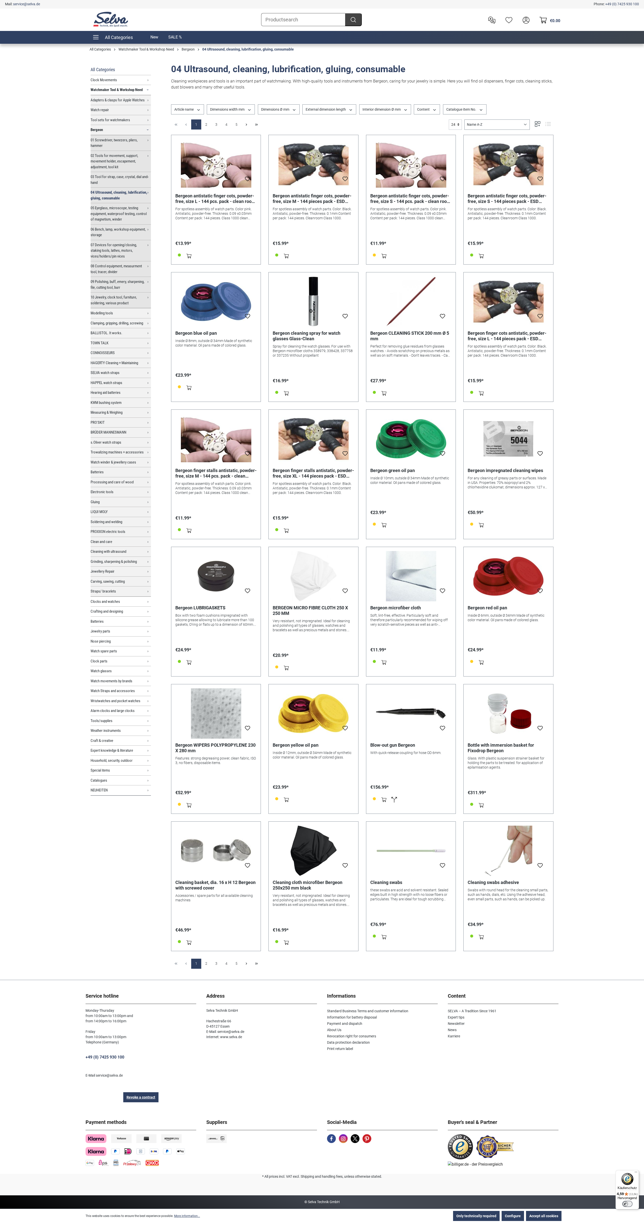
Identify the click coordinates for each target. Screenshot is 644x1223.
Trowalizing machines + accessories (117, 452)
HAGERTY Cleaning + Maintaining (114, 363)
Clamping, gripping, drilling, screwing (117, 323)
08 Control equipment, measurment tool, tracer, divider (116, 269)
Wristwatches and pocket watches (115, 701)
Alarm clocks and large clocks (113, 710)
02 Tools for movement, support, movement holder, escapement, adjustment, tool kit (114, 161)
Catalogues (99, 780)
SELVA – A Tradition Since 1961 (472, 1011)
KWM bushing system (106, 402)
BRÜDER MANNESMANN (108, 432)
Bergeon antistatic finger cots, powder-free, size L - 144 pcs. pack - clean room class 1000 (215, 198)
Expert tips (456, 1017)
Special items (100, 770)
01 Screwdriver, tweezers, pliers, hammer (114, 143)
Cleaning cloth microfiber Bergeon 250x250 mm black (307, 885)
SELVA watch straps (105, 372)
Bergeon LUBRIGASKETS (200, 607)
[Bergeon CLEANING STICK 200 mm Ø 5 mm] (411, 301)
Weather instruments (106, 730)
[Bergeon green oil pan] (411, 439)
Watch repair (100, 110)
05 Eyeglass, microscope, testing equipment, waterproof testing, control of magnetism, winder (119, 214)
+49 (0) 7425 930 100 (622, 4)
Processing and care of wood (112, 482)
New (154, 37)
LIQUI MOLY (99, 512)
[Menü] (636, 1173)
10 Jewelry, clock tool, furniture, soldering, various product (114, 300)
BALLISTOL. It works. (106, 333)
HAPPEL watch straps (106, 383)
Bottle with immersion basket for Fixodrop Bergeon (501, 747)
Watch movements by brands (111, 681)
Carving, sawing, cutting (108, 581)
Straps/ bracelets (103, 591)
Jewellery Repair (102, 571)
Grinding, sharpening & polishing (114, 561)
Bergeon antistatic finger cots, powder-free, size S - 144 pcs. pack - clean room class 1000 (410, 198)
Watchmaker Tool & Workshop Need (117, 90)
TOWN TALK (99, 343)
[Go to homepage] (111, 19)
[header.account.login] (524, 19)
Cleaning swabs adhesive (493, 882)
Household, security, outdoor (112, 760)
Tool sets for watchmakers (110, 120)
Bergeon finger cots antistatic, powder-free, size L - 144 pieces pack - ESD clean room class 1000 (507, 336)
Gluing (95, 502)
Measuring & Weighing (107, 412)
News (452, 1030)
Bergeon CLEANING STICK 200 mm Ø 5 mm (409, 335)
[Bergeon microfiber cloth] (411, 576)
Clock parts (99, 661)
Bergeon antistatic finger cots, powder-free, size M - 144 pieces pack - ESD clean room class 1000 (312, 198)
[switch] (627, 1204)
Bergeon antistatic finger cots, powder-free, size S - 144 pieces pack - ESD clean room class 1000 (507, 198)
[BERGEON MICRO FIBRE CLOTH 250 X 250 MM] (313, 576)
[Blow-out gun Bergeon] (411, 713)
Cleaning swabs (386, 882)
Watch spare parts (104, 651)
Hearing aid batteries (105, 392)
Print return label (340, 1049)
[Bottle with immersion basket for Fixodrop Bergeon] (508, 713)
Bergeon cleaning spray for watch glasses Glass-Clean (306, 335)
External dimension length (326, 109)
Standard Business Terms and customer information (367, 1011)
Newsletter (456, 1024)
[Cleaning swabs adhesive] (508, 851)
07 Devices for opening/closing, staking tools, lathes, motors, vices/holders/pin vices (114, 251)
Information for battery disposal (352, 1017)
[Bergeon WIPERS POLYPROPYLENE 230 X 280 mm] (216, 713)
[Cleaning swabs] (411, 851)
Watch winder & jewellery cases (113, 462)
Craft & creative (102, 740)
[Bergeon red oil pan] (508, 576)
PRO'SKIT (98, 422)
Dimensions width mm (227, 109)
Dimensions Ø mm (275, 109)
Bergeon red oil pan (487, 607)
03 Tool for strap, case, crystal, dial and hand (119, 180)
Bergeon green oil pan (392, 470)
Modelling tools (102, 313)
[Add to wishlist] (248, 180)
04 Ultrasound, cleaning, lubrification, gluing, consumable (119, 195)
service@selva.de (26, 4)
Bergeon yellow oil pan (295, 745)
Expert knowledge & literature (112, 750)
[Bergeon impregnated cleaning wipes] (508, 439)
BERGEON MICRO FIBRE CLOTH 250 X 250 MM (310, 610)
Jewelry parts (100, 631)
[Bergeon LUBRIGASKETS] (216, 576)
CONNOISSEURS (103, 353)
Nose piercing (101, 641)
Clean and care (101, 541)
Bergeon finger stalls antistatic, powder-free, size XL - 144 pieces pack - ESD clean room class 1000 (313, 473)
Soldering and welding (106, 522)
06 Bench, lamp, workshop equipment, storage (118, 232)
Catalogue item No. (461, 109)
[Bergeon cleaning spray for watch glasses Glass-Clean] (313, 301)
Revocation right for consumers (351, 1036)
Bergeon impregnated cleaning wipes (505, 470)
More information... (187, 1216)
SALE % (175, 37)
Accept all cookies (543, 1216)
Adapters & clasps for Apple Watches (118, 100)
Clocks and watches (105, 601)
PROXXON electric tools (108, 531)
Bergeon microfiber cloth (395, 607)
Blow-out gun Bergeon (392, 745)
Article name (184, 109)
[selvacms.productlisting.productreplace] (394, 799)
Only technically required (476, 1216)
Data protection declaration (348, 1042)
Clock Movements (104, 80)
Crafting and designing (107, 611)
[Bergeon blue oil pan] (216, 301)
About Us (334, 1030)
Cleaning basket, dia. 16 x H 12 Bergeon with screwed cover (215, 885)
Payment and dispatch (344, 1024)
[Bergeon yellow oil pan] (313, 713)
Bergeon (97, 130)
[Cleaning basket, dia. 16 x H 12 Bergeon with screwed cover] (216, 851)
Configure (513, 1216)
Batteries (97, 472)
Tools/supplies (101, 721)
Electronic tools (102, 492)
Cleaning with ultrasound (108, 551)
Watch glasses (101, 671)
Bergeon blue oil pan (196, 333)
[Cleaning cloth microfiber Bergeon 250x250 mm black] (313, 851)
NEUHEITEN (99, 790)
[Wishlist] (507, 19)
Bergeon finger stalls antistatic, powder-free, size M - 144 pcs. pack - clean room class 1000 (216, 473)
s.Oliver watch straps (106, 442)
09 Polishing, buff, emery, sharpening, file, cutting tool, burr (117, 284)
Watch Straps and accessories (113, 691)
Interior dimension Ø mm (382, 109)
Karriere (454, 1036)
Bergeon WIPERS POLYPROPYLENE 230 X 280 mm (215, 747)
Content (423, 109)
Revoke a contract (141, 1097)
